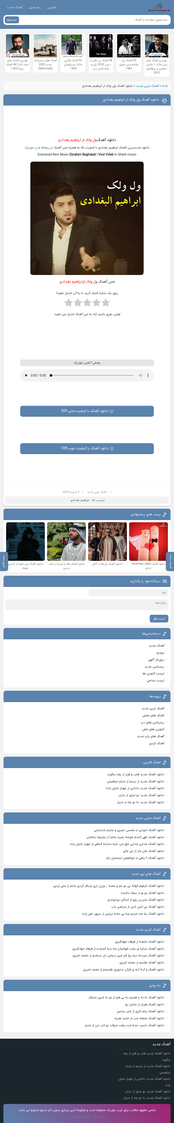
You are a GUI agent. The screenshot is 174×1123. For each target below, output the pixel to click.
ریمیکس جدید (154, 667)
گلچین (52, 7)
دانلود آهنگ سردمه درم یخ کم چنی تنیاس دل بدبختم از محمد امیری (118, 955)
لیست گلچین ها (153, 673)
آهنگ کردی (156, 743)
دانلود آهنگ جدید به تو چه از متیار (140, 802)
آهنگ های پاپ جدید (150, 736)
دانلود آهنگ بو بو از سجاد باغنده (142, 893)
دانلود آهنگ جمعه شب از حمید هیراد (139, 1018)
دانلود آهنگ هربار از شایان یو (144, 1004)
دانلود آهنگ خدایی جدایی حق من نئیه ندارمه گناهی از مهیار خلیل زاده (117, 844)
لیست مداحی (155, 680)
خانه (165, 86)
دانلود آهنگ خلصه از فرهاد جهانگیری (139, 942)
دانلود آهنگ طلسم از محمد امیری (141, 962)
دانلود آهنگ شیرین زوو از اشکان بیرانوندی (135, 900)
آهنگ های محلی (153, 715)
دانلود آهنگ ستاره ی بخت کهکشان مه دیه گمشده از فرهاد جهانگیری (118, 949)
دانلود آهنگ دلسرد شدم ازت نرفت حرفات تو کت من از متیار (124, 1025)
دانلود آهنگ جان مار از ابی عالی (143, 851)
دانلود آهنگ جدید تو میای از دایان (141, 795)
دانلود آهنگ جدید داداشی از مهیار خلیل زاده (135, 788)
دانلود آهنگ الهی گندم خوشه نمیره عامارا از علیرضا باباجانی (125, 837)
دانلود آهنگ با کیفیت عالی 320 (85, 411)
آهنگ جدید (14, 7)
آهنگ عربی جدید (147, 86)
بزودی (160, 653)
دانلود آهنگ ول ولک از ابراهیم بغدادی (131, 99)
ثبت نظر (159, 618)
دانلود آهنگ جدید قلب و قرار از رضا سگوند (135, 774)
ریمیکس (35, 7)
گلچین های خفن (153, 729)
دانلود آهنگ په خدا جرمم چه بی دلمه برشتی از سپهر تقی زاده (123, 914)
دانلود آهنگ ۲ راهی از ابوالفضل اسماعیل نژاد (135, 858)
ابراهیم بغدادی (69, 140)
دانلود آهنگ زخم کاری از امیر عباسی (140, 1011)
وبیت (72, 1116)
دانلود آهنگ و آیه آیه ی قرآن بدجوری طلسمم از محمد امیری (123, 969)
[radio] (106, 304)
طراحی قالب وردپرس (92, 1116)
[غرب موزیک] (159, 7)
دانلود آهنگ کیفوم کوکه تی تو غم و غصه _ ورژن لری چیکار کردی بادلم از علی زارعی (108, 886)
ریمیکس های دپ (152, 722)
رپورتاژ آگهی (156, 660)
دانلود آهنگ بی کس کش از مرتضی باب (137, 907)
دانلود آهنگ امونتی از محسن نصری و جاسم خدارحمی (129, 830)
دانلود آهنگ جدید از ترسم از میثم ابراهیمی (135, 781)
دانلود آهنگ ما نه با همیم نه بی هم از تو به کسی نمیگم (126, 997)
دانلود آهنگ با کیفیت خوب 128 (85, 448)
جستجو (12, 20)
